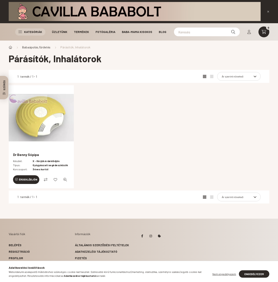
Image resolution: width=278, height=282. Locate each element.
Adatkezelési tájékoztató (96, 251)
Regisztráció (19, 251)
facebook (142, 236)
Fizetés (81, 258)
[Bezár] (268, 11)
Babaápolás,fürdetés (36, 47)
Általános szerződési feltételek (102, 245)
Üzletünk (59, 32)
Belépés (15, 245)
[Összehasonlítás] (45, 179)
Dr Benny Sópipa (26, 154)
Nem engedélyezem (224, 273)
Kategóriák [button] (33, 32)
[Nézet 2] (211, 76)
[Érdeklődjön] (26, 179)
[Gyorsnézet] (65, 179)
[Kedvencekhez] (55, 179)
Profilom (16, 258)
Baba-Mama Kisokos (137, 32)
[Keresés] (233, 31)
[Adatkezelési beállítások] (159, 236)
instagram (150, 236)
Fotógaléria (105, 32)
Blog (162, 32)
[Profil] (249, 31)
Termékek (81, 32)
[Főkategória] (10, 47)
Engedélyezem (254, 273)
